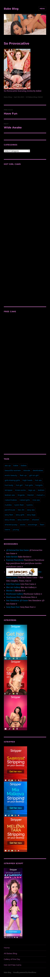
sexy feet (9, 515)
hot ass (38, 480)
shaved (35, 520)
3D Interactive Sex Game (17, 550)
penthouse (10, 510)
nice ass (36, 500)
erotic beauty (11, 475)
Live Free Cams (13, 584)
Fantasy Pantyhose (15, 560)
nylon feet (19, 505)
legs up (31, 490)
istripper (9, 490)
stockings (32, 525)
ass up (8, 465)
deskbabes (38, 470)
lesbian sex (10, 495)
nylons (29, 505)
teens (7, 529)
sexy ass (31, 510)
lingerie (21, 495)
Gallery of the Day (12, 959)
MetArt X (10, 590)
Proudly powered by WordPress (24, 972)
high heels (27, 480)
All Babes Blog (31, 97)
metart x (41, 495)
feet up (23, 475)
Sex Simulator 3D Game (17, 600)
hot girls (29, 485)
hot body (9, 485)
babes (24, 465)
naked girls (25, 500)
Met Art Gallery (13, 587)
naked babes (11, 500)
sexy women (23, 520)
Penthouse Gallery (14, 594)
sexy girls (20, 515)
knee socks (20, 490)
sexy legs (31, 515)
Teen (42, 525)
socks (22, 525)
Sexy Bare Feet (13, 607)
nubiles (8, 505)
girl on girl (33, 475)
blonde (26, 470)
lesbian (41, 490)
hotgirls (39, 485)
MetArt (40, 97)
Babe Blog (11, 8)
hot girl (19, 485)
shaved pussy (11, 525)
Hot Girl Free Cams (12, 965)
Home (7, 948)
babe (15, 465)
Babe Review (12, 557)
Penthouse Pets (13, 597)
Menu (42, 8)
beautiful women (13, 470)
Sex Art (21, 510)
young (16, 529)
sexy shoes (10, 520)
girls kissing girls (12, 480)
